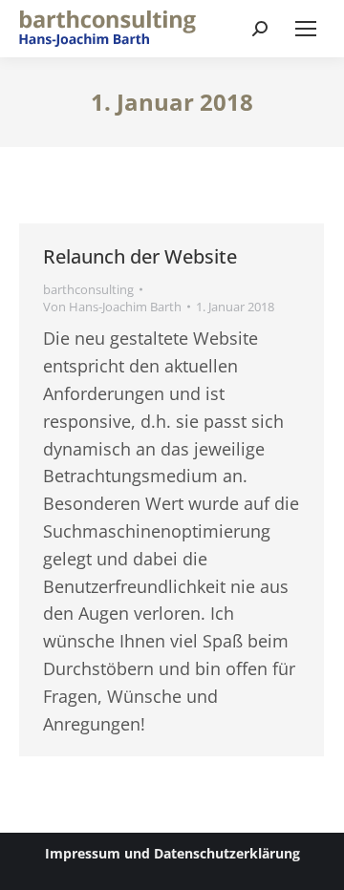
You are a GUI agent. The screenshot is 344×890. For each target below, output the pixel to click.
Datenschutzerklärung (227, 853)
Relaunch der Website (140, 256)
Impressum (82, 853)
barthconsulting (88, 289)
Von (112, 306)
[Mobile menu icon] (306, 29)
